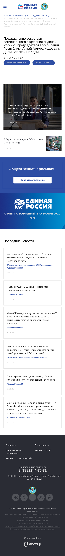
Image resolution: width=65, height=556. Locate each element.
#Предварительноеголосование (21, 265)
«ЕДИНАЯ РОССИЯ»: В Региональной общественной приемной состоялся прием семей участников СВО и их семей (30, 350)
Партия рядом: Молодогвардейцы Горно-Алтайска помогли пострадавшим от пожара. (31, 378)
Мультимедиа (21, 16)
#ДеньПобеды (43, 62)
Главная (7, 16)
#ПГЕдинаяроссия (44, 265)
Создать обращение (32, 180)
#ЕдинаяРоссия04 (16, 62)
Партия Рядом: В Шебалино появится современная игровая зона (27, 288)
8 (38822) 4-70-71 (33, 470)
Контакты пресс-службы (19, 458)
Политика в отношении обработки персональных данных (32, 526)
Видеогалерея (39, 16)
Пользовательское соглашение (32, 521)
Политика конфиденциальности (32, 523)
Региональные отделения (13, 452)
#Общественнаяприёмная (35, 357)
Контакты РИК (43, 450)
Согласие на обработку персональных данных (32, 529)
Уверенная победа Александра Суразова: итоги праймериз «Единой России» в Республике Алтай (29, 257)
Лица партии (42, 445)
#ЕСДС (26, 417)
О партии (11, 445)
